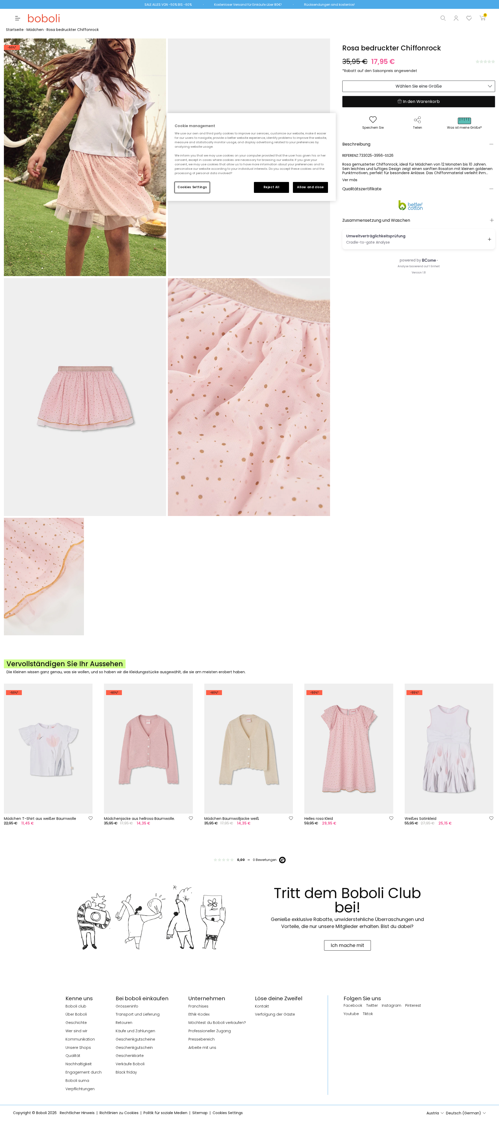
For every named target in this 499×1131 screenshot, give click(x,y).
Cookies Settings (192, 187)
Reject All (271, 187)
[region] (251, 157)
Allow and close (310, 187)
